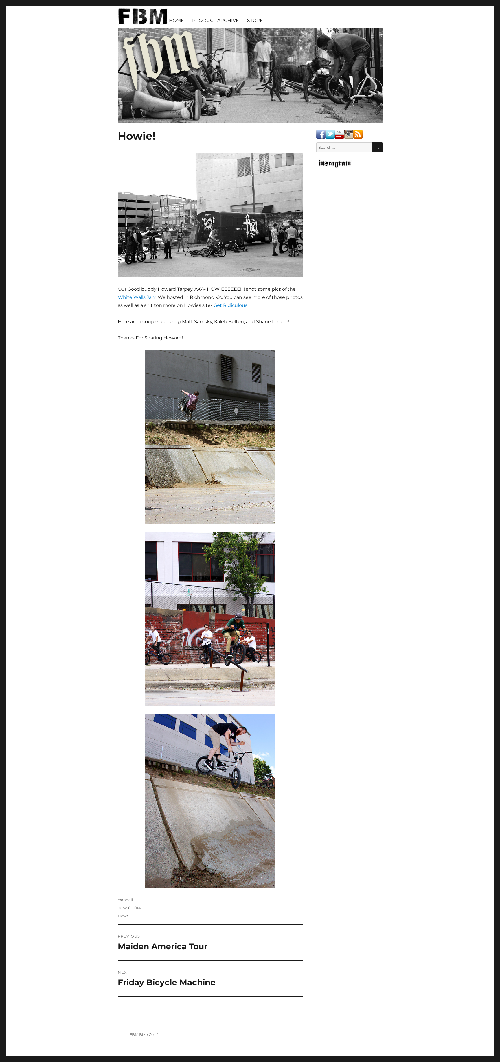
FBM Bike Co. (142, 1034)
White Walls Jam (137, 297)
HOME (176, 20)
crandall (125, 899)
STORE (255, 20)
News (123, 916)
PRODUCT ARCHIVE (215, 20)
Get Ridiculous (230, 305)
